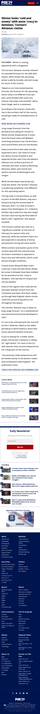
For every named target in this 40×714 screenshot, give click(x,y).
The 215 (21, 626)
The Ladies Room (24, 628)
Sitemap (3, 674)
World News (5, 555)
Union (3, 605)
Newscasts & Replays (25, 592)
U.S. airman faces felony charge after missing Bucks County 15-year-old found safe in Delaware (25, 493)
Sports (4, 587)
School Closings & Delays (24, 542)
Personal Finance (6, 644)
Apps (2, 657)
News (3, 536)
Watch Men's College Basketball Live (25, 674)
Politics (22, 562)
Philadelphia (5, 541)
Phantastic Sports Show (6, 590)
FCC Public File (5, 661)
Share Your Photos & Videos (7, 626)
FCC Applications (6, 663)
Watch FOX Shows (7, 623)
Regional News (25, 635)
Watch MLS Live (23, 683)
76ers (3, 602)
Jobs (2, 672)
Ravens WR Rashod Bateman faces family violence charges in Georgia (13, 416)
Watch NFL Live (23, 659)
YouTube (21, 603)
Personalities (5, 668)
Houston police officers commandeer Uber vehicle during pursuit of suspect (14, 400)
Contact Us (4, 659)
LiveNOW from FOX (24, 594)
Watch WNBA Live (24, 681)
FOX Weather (23, 545)
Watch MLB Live (23, 665)
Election (21, 564)
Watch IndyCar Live (24, 671)
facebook (12, 693)
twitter (16, 693)
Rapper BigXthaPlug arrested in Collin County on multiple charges (12, 408)
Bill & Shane (22, 621)
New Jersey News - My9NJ (24, 640)
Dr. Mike (4, 582)
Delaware (4, 548)
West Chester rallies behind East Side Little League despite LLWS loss (14, 383)
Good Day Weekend (7, 567)
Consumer (4, 640)
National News (5, 552)
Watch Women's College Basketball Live (25, 678)
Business (4, 637)
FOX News (4, 32)
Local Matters (23, 605)
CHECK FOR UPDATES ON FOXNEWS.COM (19, 369)
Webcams (21, 599)
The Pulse (21, 630)
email (27, 693)
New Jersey (4, 546)
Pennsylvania (5, 543)
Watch (21, 587)
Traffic (3, 571)
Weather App (22, 554)
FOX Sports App (6, 607)
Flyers (3, 598)
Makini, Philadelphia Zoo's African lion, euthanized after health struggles (24, 478)
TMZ (2, 621)
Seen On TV (5, 578)
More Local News (6, 550)
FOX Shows (4, 617)
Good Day (5, 562)
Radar (20, 547)
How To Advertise (6, 666)
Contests (4, 614)
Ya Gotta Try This (6, 575)
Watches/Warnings (24, 552)
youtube (23, 693)
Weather (22, 536)
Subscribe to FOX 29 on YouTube (18, 510)
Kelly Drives (22, 623)
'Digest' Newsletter (7, 569)
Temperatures (23, 550)
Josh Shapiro (22, 571)
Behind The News (24, 619)
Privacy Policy (22, 456)
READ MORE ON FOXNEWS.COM (15, 123)
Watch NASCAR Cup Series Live (25, 668)
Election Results (23, 567)
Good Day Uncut (6, 580)
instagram (20, 693)
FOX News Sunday (7, 557)
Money (4, 635)
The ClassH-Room (6, 619)
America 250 (5, 539)
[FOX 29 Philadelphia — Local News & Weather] (6, 3)
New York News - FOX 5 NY (25, 644)
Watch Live (31, 3)
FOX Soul (21, 601)
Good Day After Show (8, 564)
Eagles (3, 596)
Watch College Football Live (25, 662)
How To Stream (23, 590)
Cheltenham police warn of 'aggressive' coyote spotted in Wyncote (13, 391)
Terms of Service (21, 457)
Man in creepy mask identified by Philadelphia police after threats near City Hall (24, 502)
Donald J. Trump (23, 569)
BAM (20, 617)
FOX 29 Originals (25, 612)
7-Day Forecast (23, 539)
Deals (3, 642)
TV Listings (4, 670)
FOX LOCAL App (23, 637)
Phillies (3, 600)
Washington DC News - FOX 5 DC (26, 648)
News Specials (23, 596)
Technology (5, 646)
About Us (5, 654)
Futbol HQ (4, 594)
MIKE (20, 614)
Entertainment (7, 612)
